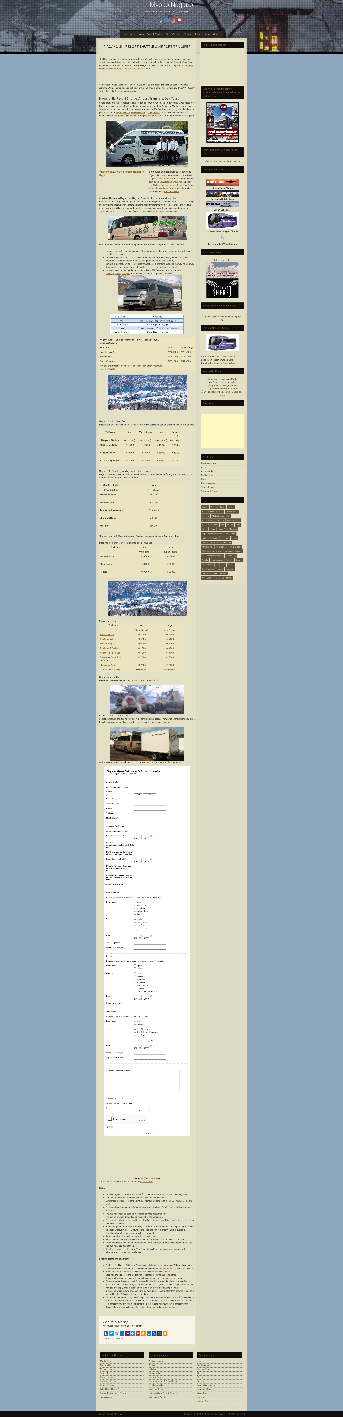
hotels (204, 529)
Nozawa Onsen (138, 112)
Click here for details (222, 260)
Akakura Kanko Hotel (221, 516)
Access (204, 467)
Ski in (223, 565)
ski (217, 565)
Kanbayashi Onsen (210, 538)
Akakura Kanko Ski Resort (213, 520)
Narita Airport (203, 1365)
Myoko (119, 112)
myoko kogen (222, 547)
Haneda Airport (165, 188)
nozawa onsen (217, 560)
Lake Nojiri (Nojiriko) (109, 1389)
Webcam (223, 573)
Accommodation (202, 34)
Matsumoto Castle (108, 665)
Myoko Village (155, 1373)
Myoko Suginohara (206, 1385)
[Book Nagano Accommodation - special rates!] (222, 320)
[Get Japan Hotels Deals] (222, 196)
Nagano (238, 551)
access (205, 507)
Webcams (176, 34)
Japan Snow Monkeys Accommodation (218, 534)
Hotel (238, 525)
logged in (119, 1326)
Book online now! (209, 463)
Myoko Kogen (106, 1361)
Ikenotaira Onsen (205, 1389)
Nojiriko (205, 560)
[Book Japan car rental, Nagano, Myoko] (222, 206)
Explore (187, 34)
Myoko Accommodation (220, 542)
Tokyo (200, 1361)
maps (234, 538)
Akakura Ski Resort (210, 525)
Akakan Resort (232, 511)
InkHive (118, 1414)
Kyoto (200, 1377)
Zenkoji (115, 648)
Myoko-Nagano (171, 5)
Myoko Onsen (208, 551)
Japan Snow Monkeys (227, 529)
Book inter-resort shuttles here (217, 360)
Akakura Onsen (233, 520)
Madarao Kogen (107, 1369)
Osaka (200, 1373)
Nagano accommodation (212, 556)
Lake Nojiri (105, 669)
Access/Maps (137, 34)
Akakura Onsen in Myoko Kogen (167, 185)
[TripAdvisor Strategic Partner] (222, 385)
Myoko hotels (207, 547)
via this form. (146, 1181)
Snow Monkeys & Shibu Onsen (163, 1381)
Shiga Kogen (154, 112)
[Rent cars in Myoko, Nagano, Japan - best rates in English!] (223, 379)
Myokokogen (207, 475)
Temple (220, 569)
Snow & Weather (154, 34)
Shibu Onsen (207, 565)
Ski (167, 34)
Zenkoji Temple (116, 68)
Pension (229, 560)
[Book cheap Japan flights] (222, 185)
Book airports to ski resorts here (218, 356)
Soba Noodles (208, 569)
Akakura (205, 516)
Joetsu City (202, 1401)
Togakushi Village (132, 68)
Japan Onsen (106, 1397)
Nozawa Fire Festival (110, 653)
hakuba (230, 525)
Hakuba (126, 112)
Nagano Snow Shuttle (159, 178)
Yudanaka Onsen (209, 578)
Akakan (231, 507)
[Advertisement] (222, 431)
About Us (217, 34)
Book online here (171, 191)
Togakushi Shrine (209, 573)
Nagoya (200, 1381)
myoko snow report (224, 551)
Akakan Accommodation (212, 511)
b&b (222, 525)
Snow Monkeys (107, 634)
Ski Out (231, 565)
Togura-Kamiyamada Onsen (113, 1393)
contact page (169, 1278)
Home (124, 34)
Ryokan (239, 560)
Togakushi (104, 648)
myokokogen (235, 547)
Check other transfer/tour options (218, 363)
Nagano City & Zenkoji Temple (163, 1393)
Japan (212, 529)
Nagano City (231, 556)
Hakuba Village (107, 1377)
